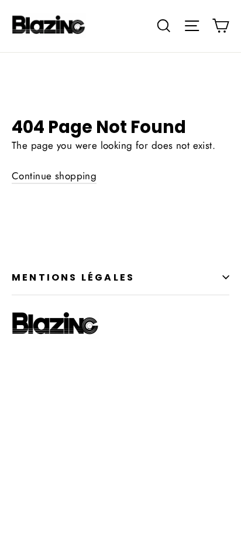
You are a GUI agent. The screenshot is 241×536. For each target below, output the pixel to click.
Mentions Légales (73, 277)
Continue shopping (54, 176)
